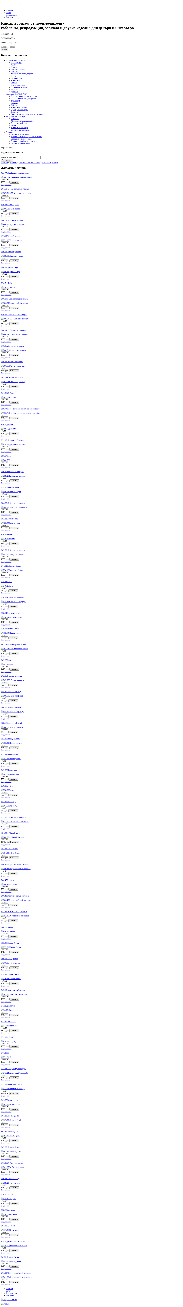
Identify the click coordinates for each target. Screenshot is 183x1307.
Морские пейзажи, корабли (22, 74)
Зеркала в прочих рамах (21, 143)
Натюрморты (16, 78)
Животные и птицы (19, 128)
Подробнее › (6, 185)
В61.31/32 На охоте (9, 1226)
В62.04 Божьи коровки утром (13, 644)
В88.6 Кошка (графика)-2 (11, 723)
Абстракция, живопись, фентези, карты (27, 114)
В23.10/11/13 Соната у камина (14, 817)
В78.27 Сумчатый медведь (12, 597)
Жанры (14, 65)
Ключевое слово (8, 47)
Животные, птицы (19, 107)
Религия (14, 89)
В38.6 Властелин (8, 1210)
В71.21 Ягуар (6, 1053)
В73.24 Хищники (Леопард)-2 (13, 1069)
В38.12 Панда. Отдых (10, 629)
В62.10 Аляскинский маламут (14, 990)
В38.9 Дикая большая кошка (13, 1241)
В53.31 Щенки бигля (10, 943)
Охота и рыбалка (18, 85)
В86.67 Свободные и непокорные (15, 173)
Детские (14, 92)
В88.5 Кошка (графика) (11, 692)
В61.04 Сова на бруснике (12, 377)
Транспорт (15, 101)
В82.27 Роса (6, 660)
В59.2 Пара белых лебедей (12, 472)
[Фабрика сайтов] (9, 1300)
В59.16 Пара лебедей (10, 487)
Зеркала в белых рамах (20, 134)
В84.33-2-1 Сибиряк (9, 849)
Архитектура (16, 62)
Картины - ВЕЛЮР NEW (17, 94)
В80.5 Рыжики (7, 927)
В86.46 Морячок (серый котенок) (15, 864)
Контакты (10, 17)
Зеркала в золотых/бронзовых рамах (26, 137)
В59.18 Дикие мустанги (11, 252)
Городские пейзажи (19, 123)
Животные (15, 80)
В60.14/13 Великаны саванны (13, 330)
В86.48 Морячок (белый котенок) (15, 896)
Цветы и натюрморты (20, 130)
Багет (8, 13)
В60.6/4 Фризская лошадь (12, 220)
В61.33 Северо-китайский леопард (15, 1273)
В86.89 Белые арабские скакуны (14, 299)
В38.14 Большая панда (10, 613)
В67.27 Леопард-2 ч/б (10, 1147)
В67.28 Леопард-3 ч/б (10, 1116)
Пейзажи (15, 71)
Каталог (13, 162)
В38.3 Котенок (7, 786)
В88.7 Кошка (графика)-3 (11, 707)
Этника (14, 67)
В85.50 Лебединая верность (13, 550)
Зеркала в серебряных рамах (23, 141)
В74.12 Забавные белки (11, 566)
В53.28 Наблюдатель (10, 754)
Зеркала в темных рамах (21, 139)
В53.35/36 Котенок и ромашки (14, 911)
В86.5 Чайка (6, 456)
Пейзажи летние (18, 69)
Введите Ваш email (9, 157)
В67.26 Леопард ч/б (9, 1131)
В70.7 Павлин (7, 534)
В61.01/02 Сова (7, 393)
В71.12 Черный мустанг (11, 236)
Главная (9, 10)
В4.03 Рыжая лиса (8, 1021)
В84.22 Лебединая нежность (13, 503)
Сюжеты (14, 103)
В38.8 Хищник (7, 1194)
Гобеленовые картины (15, 60)
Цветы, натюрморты (19, 110)
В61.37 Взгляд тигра (9, 1100)
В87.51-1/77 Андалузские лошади (15, 189)
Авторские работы (19, 87)
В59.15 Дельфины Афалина (12, 440)
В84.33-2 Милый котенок (12, 833)
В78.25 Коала (6, 582)
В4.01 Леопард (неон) (10, 1257)
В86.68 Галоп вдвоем (10, 204)
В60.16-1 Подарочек (9, 959)
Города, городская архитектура (24, 96)
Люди (13, 125)
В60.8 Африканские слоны (12, 346)
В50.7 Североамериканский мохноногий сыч (20, 409)
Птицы (14, 83)
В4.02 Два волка (8, 1006)
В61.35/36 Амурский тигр (12, 1163)
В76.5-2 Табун (7, 283)
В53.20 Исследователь (10, 739)
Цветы (14, 76)
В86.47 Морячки (8, 880)
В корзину (14, 182)
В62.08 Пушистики (9, 770)
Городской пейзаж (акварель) (23, 98)
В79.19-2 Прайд (7, 1037)
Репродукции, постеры (16, 116)
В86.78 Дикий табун (9, 267)
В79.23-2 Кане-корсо (10, 974)
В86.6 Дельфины (8, 424)
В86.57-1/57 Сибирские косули (14, 314)
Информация (11, 15)
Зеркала (9, 132)
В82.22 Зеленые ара (9, 519)
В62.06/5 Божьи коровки (11, 676)
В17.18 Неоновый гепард (12, 1084)
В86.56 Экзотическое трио (12, 362)
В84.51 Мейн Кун (8, 802)
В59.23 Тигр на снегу (10, 1179)
